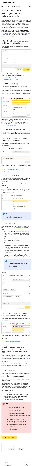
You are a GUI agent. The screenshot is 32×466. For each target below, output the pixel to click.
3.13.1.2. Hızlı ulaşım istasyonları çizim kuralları (15, 358)
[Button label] (29, 2)
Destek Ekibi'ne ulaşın (9, 437)
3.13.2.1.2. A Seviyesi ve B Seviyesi (13, 79)
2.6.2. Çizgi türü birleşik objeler (8, 125)
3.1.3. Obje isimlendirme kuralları (15, 227)
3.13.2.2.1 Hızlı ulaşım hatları (11, 169)
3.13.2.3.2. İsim (8, 343)
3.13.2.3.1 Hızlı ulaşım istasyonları (12, 341)
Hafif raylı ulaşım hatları (7, 364)
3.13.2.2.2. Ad (7, 171)
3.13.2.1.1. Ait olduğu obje (10, 78)
